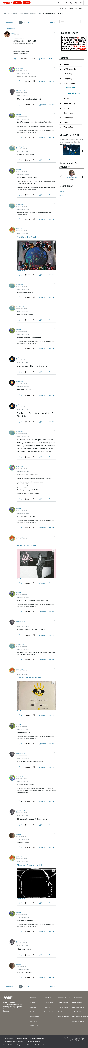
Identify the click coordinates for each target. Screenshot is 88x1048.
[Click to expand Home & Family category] (61, 103)
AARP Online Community (11, 13)
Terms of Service (22, 1038)
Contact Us (47, 997)
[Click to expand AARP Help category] (61, 74)
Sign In (61, 195)
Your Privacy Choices (41, 1045)
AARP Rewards (70, 69)
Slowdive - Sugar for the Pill (29, 865)
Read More (20, 270)
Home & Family (69, 103)
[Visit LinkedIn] (83, 1039)
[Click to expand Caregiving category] (61, 78)
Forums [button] (80, 8)
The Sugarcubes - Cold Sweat (30, 677)
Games (66, 64)
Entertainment (69, 83)
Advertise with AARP (64, 997)
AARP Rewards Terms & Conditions (13, 1041)
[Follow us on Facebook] (66, 1039)
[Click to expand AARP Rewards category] (61, 69)
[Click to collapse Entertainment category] (61, 83)
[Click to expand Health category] (61, 99)
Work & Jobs (68, 127)
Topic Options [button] (11, 28)
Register (60, 2)
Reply (50, 58)
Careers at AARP (63, 1002)
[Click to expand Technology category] (61, 117)
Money (66, 108)
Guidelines (70, 8)
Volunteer (33, 1007)
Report (43, 58)
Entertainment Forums (26, 13)
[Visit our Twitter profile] (72, 1039)
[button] (81, 3)
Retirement (68, 113)
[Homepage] (7, 2)
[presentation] (61, 150)
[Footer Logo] (13, 997)
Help (76, 2)
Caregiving (68, 78)
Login (68, 2)
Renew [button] (27, 2)
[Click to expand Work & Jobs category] (61, 127)
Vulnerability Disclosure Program (12, 1045)
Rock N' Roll (37, 13)
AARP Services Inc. (63, 1016)
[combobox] (71, 21)
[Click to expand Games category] (61, 64)
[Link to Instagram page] (77, 1039)
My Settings (63, 8)
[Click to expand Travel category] (61, 122)
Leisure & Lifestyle (73, 93)
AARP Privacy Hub (8, 1038)
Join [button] (17, 2)
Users (61, 25)
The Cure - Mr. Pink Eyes (28, 237)
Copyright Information (33, 1041)
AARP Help (68, 74)
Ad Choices (28, 1045)
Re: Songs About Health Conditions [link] (53, 13)
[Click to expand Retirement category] (61, 113)
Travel (66, 122)
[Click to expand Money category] (61, 108)
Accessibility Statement (37, 1038)
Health (66, 99)
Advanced (81, 25)
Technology (68, 118)
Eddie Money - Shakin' (27, 545)
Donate (32, 1002)
